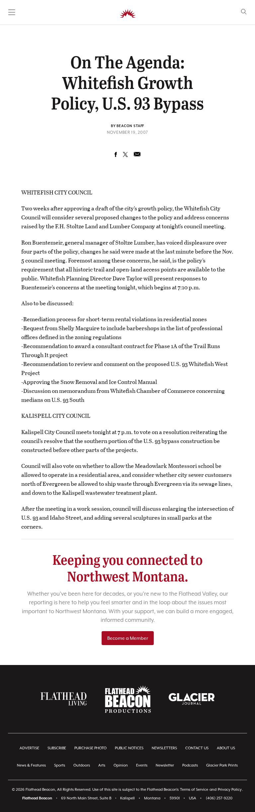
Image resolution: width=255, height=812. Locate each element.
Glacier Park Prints (222, 765)
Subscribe (56, 748)
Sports (59, 765)
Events (141, 765)
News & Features (31, 765)
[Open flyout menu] (11, 12)
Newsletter (165, 765)
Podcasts (190, 765)
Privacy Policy (230, 789)
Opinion (121, 765)
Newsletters (164, 748)
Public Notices (129, 748)
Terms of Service (194, 789)
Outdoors (81, 765)
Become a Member (127, 638)
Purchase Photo (90, 748)
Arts (101, 765)
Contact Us (197, 748)
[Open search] (244, 12)
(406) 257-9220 (219, 798)
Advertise (29, 748)
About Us (226, 748)
